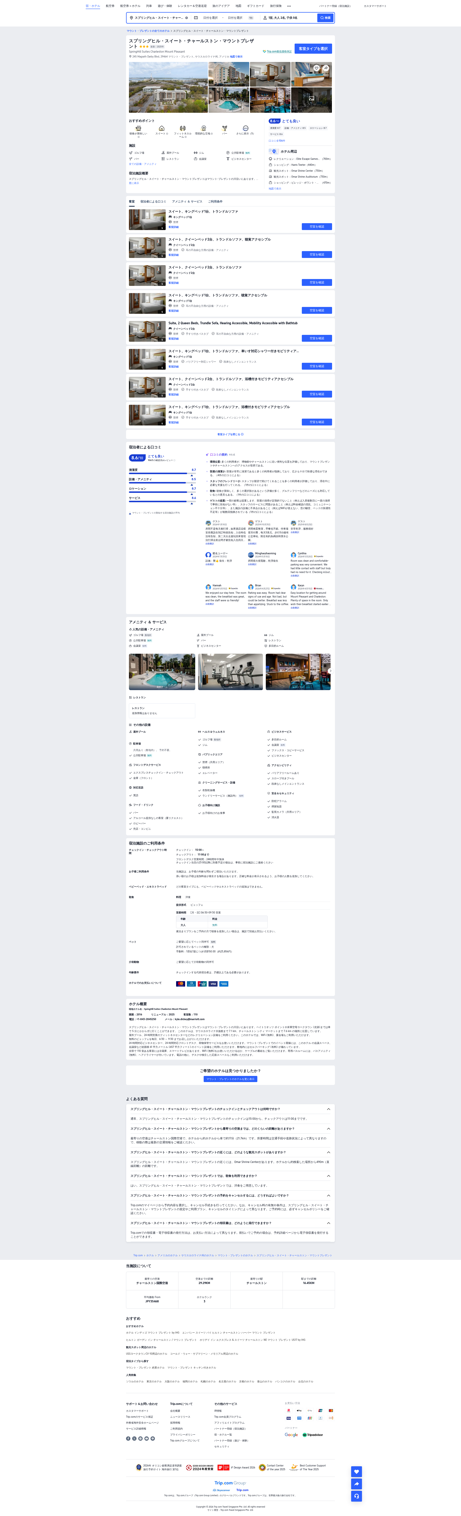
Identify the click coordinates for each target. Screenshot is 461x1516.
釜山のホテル (264, 1381)
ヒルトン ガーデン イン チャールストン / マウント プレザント (161, 1339)
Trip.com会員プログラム (227, 1416)
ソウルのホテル (135, 1381)
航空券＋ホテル (130, 6)
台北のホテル (305, 1381)
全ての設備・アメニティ (143, 163)
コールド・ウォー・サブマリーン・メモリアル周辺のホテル (204, 1353)
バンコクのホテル (285, 1381)
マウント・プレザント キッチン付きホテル (191, 1367)
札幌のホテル (208, 1381)
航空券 (110, 6)
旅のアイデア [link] (221, 6)
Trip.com (138, 1255)
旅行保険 (276, 6)
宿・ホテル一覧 (223, 1434)
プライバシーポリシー (182, 1434)
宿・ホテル (93, 6)
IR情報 (218, 1410)
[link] (335, 6)
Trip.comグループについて (185, 1440)
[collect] (356, 1471)
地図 (238, 6)
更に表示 (134, 183)
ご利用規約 (176, 1428)
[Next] (331, 671)
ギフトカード (255, 6)
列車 (149, 6)
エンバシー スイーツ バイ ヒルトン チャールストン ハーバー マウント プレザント (229, 1332)
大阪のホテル (172, 1381)
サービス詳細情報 (136, 1428)
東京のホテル (154, 1381)
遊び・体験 (165, 6)
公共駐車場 (139, 640)
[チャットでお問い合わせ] (356, 1496)
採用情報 (175, 1422)
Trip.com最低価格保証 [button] (279, 51)
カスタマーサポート (137, 1410)
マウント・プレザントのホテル (235, 1255)
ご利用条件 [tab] (215, 201)
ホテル (150, 1255)
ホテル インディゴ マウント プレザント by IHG (152, 1332)
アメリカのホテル (168, 1255)
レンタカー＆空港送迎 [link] (192, 6)
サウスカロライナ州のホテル (197, 1255)
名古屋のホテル (227, 1381)
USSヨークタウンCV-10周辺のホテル (146, 1353)
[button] (289, 6)
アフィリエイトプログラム (229, 1422)
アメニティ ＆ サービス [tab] (187, 201)
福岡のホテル (190, 1381)
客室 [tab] (132, 201)
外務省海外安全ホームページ (142, 1422)
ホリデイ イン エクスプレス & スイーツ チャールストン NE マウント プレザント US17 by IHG (252, 1339)
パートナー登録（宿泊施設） (230, 1428)
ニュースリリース (180, 1416)
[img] (168, 87)
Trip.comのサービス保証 (139, 1416)
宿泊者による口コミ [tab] (153, 201)
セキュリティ (221, 1446)
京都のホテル (246, 1381)
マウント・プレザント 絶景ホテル (145, 1367)
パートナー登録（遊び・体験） (232, 1440)
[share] (356, 1484)
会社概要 (175, 1410)
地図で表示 (275, 188)
